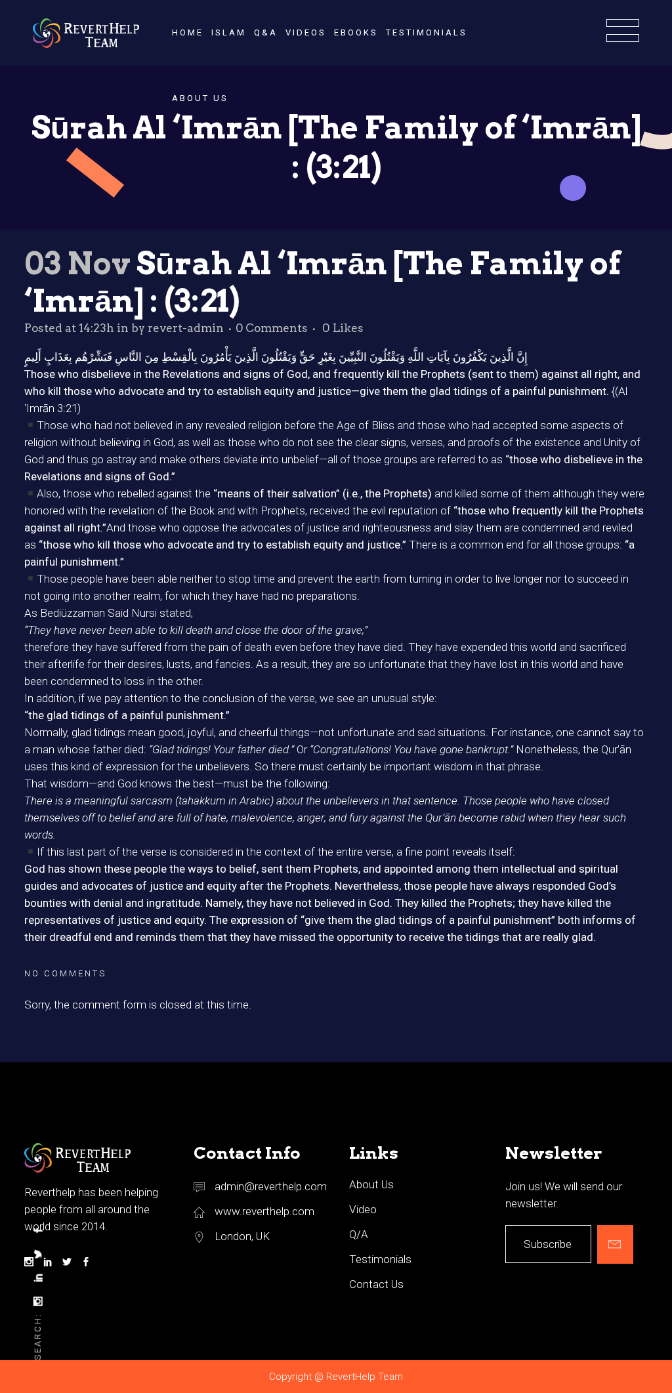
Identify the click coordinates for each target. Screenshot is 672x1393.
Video (363, 1209)
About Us (371, 1184)
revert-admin (186, 328)
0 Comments (272, 328)
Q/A (358, 1234)
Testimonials (380, 1259)
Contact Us (376, 1284)
